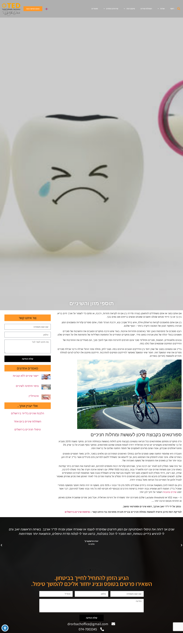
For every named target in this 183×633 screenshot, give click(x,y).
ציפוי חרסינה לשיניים (27, 385)
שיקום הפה (130, 9)
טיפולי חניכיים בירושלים (27, 429)
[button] (179, 9)
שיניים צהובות (170, 492)
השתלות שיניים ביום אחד (27, 421)
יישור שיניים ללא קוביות (26, 375)
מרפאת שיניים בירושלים (77, 511)
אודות (162, 9)
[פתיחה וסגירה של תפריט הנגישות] (5, 628)
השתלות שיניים (146, 9)
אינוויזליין (34, 395)
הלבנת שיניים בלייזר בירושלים (27, 413)
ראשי (172, 9)
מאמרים (95, 9)
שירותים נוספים (112, 9)
